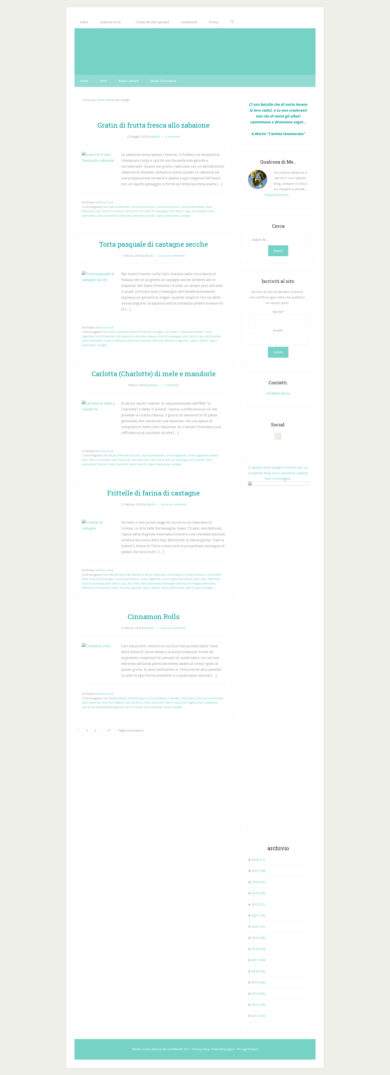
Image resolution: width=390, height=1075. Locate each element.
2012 (258, 1016)
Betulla (195, 51)
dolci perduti (199, 211)
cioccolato (171, 331)
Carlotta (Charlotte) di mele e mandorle (154, 373)
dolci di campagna (156, 211)
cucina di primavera (143, 207)
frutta (111, 464)
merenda (156, 707)
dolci (98, 211)
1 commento (171, 385)
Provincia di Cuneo (106, 587)
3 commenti (172, 136)
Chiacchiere (187, 698)
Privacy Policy (200, 1049)
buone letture (159, 698)
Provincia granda (130, 587)
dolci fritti (133, 583)
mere (147, 707)
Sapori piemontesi (167, 215)
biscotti (135, 455)
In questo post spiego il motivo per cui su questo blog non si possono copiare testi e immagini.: (278, 473)
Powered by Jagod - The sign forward (235, 1049)
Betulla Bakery (117, 698)
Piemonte (125, 215)
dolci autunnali (91, 702)
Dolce (101, 202)
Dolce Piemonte (104, 336)
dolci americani (213, 698)
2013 (258, 1005)
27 (109, 730)
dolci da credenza (146, 336)
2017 (258, 960)
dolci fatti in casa (179, 211)
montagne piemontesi (202, 583)
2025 (258, 871)
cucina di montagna (101, 579)
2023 (258, 893)
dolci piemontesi (92, 340)
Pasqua (108, 340)
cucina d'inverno (195, 574)
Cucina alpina (174, 574)
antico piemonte (119, 207)
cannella (174, 698)
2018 (258, 949)
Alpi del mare (117, 574)
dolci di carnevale (93, 583)
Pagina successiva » (131, 730)
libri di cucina (134, 707)
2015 (258, 982)
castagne (157, 331)
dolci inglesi (188, 702)
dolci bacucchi (134, 211)
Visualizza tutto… (278, 195)
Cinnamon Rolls (153, 616)
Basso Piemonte (141, 331)
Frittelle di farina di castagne (153, 492)
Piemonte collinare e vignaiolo (170, 340)
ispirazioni (88, 707)
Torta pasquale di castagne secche (153, 244)
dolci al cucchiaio (113, 211)
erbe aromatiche (107, 215)
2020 (258, 927)
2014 (258, 994)
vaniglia (185, 215)
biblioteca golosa (138, 698)
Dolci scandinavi (207, 702)
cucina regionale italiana (203, 455)
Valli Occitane (193, 587)
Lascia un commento (172, 255)
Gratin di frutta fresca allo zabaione (153, 125)
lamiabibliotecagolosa (110, 707)
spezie (167, 707)
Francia (101, 464)
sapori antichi (199, 340)
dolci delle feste (210, 579)
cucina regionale (176, 455)
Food (110, 202)
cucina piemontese (192, 207)
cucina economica (168, 207)
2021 (258, 915)
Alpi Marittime (135, 574)
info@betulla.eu (278, 393)
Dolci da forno (141, 460)
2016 (258, 971)
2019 (258, 938)
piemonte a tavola (143, 215)
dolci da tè (157, 460)
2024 (258, 882)
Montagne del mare (175, 583)
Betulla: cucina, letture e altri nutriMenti (156, 1049)
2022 (258, 904)
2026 (258, 860)
